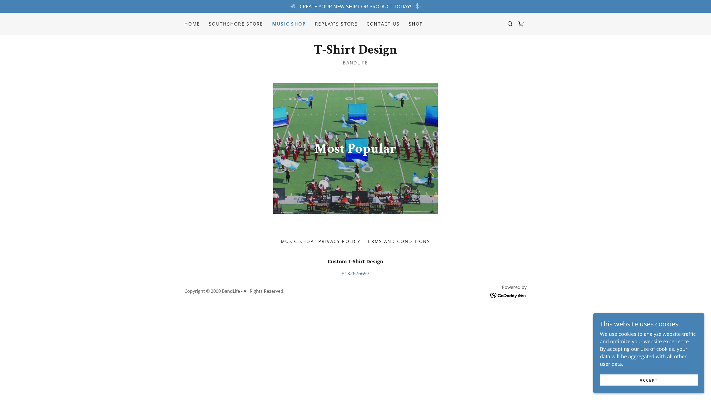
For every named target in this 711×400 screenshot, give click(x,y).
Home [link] (192, 24)
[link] (521, 23)
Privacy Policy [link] (339, 241)
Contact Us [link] (383, 24)
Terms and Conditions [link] (397, 241)
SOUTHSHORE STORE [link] (236, 24)
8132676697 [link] (355, 273)
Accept (649, 380)
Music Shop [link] (289, 24)
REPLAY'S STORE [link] (336, 24)
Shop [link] (416, 24)
